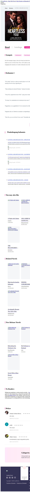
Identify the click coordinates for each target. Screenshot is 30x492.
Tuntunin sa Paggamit (10, 483)
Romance (11, 8)
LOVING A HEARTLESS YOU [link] (21, 8)
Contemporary (18, 55)
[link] (6, 8)
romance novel (12, 395)
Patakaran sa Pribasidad (22, 483)
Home (6, 8)
